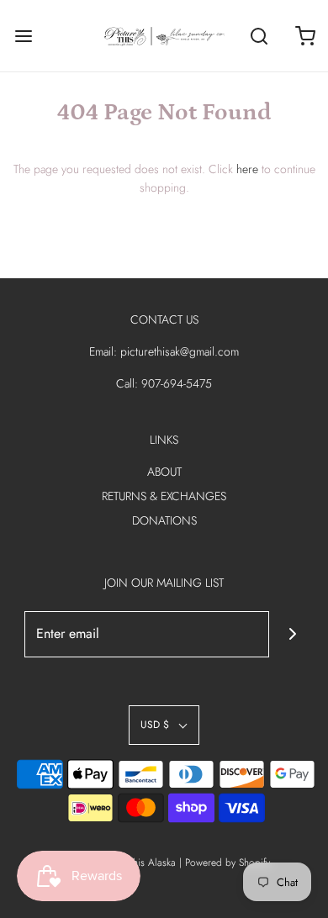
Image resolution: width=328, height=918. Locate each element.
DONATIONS (164, 520)
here (247, 169)
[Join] (292, 634)
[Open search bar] (258, 36)
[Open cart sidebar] (305, 36)
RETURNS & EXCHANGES (164, 496)
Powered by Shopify (227, 862)
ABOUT (164, 471)
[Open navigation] (23, 36)
